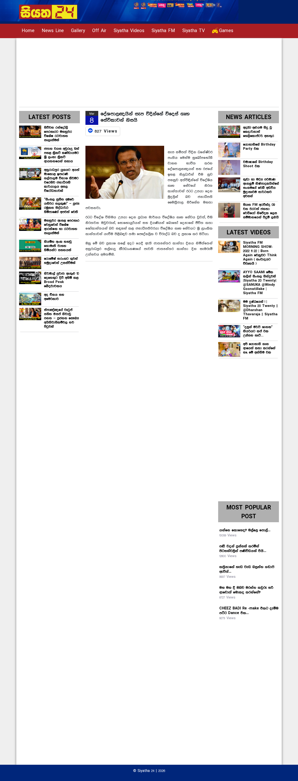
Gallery (78, 30)
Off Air (99, 30)
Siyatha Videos (129, 30)
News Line (53, 30)
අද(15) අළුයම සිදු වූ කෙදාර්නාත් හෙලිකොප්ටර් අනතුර (258, 132)
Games (226, 30)
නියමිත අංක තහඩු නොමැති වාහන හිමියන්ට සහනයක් (58, 246)
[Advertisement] (149, 70)
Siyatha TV (193, 30)
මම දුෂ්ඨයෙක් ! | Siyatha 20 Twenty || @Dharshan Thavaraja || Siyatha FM (260, 310)
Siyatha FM (163, 30)
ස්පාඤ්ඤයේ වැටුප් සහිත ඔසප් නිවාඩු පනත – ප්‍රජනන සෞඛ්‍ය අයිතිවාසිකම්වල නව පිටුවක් (61, 318)
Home (28, 30)
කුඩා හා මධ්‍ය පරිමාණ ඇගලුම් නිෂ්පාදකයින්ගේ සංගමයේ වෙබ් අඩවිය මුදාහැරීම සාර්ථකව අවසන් (261, 188)
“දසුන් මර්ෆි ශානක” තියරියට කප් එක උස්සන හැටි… (258, 331)
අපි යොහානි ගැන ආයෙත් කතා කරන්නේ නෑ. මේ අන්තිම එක (259, 348)
